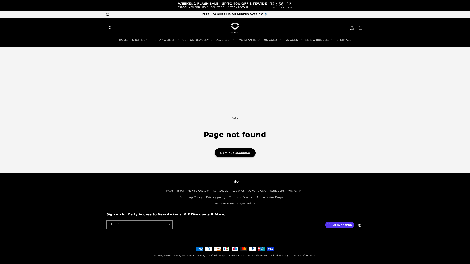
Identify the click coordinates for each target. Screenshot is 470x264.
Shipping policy (279, 255)
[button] (110, 28)
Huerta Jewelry (172, 255)
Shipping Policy (191, 197)
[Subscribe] (168, 224)
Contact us (220, 190)
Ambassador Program (272, 197)
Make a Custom (198, 190)
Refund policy (217, 255)
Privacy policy (216, 197)
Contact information (303, 255)
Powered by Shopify (193, 255)
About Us (238, 190)
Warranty (294, 190)
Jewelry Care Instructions (266, 190)
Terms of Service (241, 197)
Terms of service (257, 255)
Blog (180, 190)
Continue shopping (235, 153)
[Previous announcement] (185, 14)
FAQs (169, 190)
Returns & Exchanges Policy (235, 203)
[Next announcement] (285, 14)
